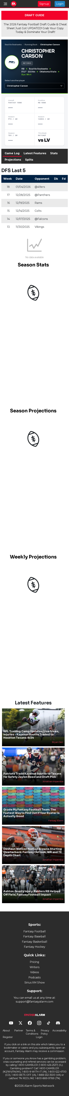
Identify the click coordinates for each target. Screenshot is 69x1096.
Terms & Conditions (32, 1032)
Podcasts (34, 977)
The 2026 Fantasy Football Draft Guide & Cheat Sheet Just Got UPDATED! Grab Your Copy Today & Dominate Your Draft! (35, 28)
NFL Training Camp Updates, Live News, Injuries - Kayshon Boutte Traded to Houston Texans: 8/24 (31, 734)
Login (59, 3)
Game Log (12, 153)
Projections (13, 159)
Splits (29, 159)
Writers (34, 967)
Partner (18, 1030)
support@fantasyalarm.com (34, 1001)
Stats (54, 153)
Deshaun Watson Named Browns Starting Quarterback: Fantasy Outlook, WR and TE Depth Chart (32, 852)
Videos (34, 972)
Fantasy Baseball (34, 936)
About (6, 1030)
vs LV (44, 140)
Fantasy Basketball (34, 941)
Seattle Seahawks (13, 45)
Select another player (15, 80)
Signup (44, 3)
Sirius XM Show (34, 982)
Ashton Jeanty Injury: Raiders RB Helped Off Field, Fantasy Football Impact (31, 892)
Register (8, 1037)
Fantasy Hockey (34, 946)
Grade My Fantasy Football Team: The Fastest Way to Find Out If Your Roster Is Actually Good (31, 813)
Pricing (34, 962)
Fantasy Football (34, 931)
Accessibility (59, 1030)
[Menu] (5, 3)
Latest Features (35, 153)
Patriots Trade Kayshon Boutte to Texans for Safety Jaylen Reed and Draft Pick (32, 775)
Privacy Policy (45, 1032)
